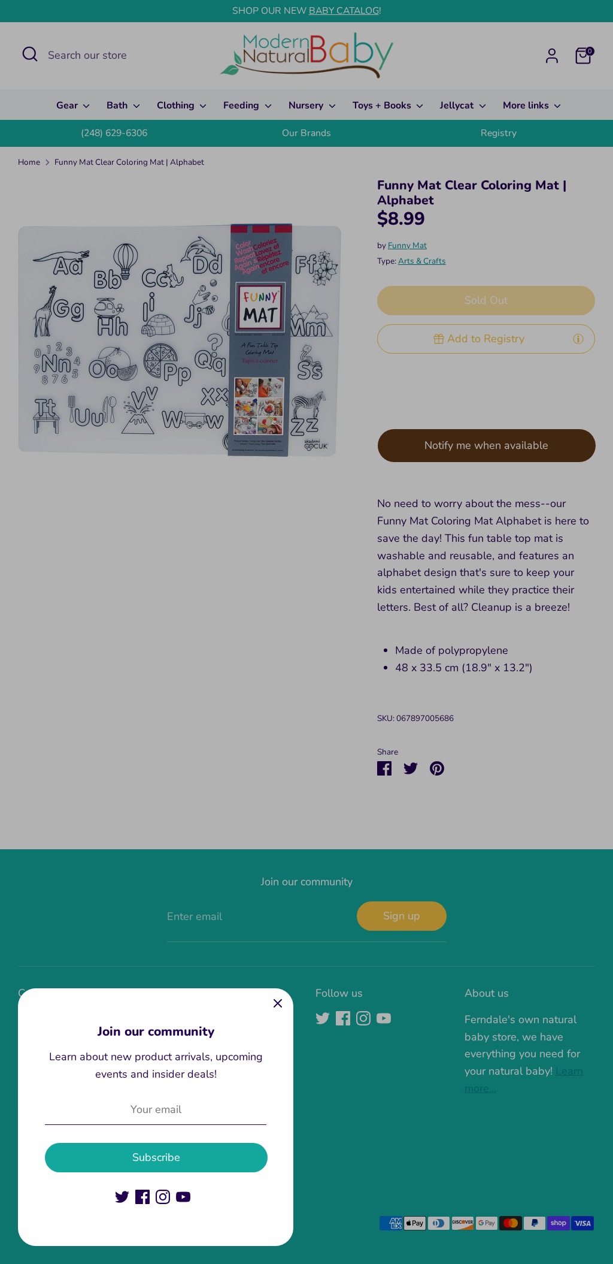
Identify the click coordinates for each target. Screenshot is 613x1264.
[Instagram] (163, 1197)
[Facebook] (142, 1197)
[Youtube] (183, 1197)
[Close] (278, 1004)
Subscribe (156, 1157)
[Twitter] (122, 1197)
